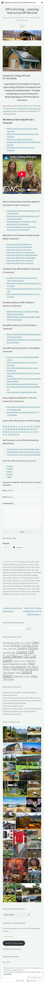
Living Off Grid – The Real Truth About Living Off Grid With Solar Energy (32, 611)
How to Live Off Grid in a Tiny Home (19, 250)
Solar (33, 570)
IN (35, 426)
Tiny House (13, 575)
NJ (3, 432)
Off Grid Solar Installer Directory (13, 706)
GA (27, 426)
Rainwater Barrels (8, 570)
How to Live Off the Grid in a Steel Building (21, 258)
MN (19, 429)
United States (26, 575)
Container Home (14, 564)
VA (9, 435)
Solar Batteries (11, 588)
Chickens (6, 564)
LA (6, 429)
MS (22, 429)
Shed (29, 570)
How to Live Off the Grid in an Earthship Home (22, 255)
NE (31, 429)
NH (36, 429)
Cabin (37, 561)
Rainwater (22, 661)
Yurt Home (16, 578)
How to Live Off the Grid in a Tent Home (20, 263)
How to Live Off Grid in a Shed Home (19, 244)
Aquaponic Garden (25, 561)
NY (8, 432)
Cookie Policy (7, 974)
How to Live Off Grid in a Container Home (21, 252)
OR (22, 432)
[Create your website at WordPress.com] (22, 2)
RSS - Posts (6, 962)
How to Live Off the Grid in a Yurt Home (20, 261)
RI (27, 432)
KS (39, 426)
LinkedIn (9, 472)
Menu (22, 26)
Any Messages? (8, 503)
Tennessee (6, 575)
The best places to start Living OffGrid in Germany (24, 452)
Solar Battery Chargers (16, 572)
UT (4, 435)
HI (29, 426)
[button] (15, 734)
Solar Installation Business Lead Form (14, 703)
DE (22, 426)
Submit (22, 532)
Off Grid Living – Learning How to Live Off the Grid (22, 11)
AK (6, 426)
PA (25, 432)
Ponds (37, 567)
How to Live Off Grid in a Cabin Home (19, 247)
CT (19, 426)
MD (11, 429)
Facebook (10, 466)
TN (35, 432)
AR (11, 426)
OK (20, 432)
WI (15, 435)
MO (25, 429)
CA (14, 426)
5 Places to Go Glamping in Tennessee (20, 139)
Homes (36, 564)
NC (11, 432)
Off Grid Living (30, 567)
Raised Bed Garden (20, 570)
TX (37, 432)
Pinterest (10, 474)
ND (14, 432)
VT (6, 435)
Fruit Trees (24, 564)
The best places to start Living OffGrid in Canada (23, 449)
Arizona (23, 643)
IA (37, 426)
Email (8, 497)
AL (3, 426)
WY (18, 435)
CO (17, 426)
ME (8, 429)
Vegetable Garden (8, 594)
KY (3, 429)
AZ (9, 426)
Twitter (9, 477)
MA (14, 429)
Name (8, 490)
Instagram (10, 469)
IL (33, 426)
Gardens (30, 564)
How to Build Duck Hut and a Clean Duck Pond (22, 384)
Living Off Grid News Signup (14, 943)
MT (28, 429)
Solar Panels (28, 572)
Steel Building (36, 572)
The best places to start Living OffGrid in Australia (23, 455)
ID (31, 426)
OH (17, 432)
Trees (20, 575)
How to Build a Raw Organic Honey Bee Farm (22, 392)
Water (10, 578)
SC (29, 432)
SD (32, 432)
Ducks (5, 649)
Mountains (29, 583)
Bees (33, 561)
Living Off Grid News (18, 567)
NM (6, 432)
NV (34, 429)
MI (17, 429)
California (6, 646)
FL (24, 426)
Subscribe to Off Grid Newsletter (14, 923)
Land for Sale (7, 567)
